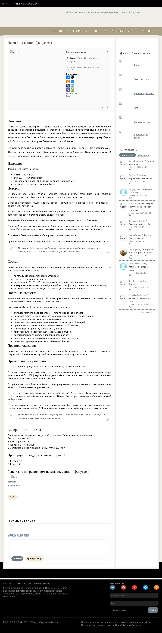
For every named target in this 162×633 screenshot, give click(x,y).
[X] (72, 77)
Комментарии (127, 155)
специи (100, 67)
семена (94, 67)
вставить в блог (71, 94)
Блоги (77, 31)
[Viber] (68, 90)
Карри (137, 65)
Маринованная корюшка (140, 178)
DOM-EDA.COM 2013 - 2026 (19, 622)
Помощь (21, 584)
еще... (13, 496)
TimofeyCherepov (137, 175)
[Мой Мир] (72, 81)
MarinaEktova (134, 235)
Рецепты (117, 31)
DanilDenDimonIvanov (138, 281)
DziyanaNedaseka (136, 221)
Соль (136, 107)
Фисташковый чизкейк (139, 224)
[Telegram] (72, 85)
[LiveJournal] (68, 85)
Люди (96, 31)
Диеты (146, 235)
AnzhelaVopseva (136, 161)
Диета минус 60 (136, 238)
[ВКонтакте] (68, 77)
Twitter (153, 3)
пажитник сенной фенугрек (80, 67)
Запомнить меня (119, 610)
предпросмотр (34, 558)
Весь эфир (145, 312)
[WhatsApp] (72, 90)
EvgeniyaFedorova (137, 295)
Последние (130, 149)
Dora (130, 203)
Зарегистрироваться (26, 3)
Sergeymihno (134, 189)
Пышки (131, 284)
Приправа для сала (144, 93)
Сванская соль (141, 79)
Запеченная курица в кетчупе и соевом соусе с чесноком (141, 206)
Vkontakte (159, 3)
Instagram (147, 3)
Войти (5, 3)
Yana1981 (82, 58)
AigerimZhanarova (137, 263)
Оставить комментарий (18, 534)
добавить (17, 558)
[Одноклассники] (68, 81)
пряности (69, 69)
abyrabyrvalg (134, 249)
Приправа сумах (142, 122)
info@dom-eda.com (48, 622)
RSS (153, 312)
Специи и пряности (76, 52)
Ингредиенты (144, 31)
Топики (56, 31)
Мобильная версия (39, 584)
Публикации (143, 155)
